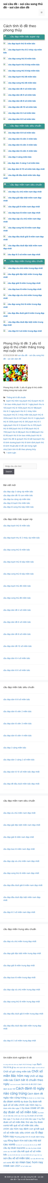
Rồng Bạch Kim (16, 1140)
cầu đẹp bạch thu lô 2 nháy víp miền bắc (21, 538)
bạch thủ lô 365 (21, 422)
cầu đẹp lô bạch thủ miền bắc (16, 503)
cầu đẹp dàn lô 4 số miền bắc (21, 113)
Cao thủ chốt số (39, 1067)
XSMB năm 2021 (11, 1166)
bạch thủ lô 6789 (20, 428)
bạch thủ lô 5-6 (15, 425)
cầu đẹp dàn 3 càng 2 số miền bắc (24, 163)
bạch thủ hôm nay (14, 401)
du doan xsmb (11, 1101)
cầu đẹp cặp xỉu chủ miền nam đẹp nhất (21, 861)
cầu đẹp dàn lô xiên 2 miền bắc (22, 139)
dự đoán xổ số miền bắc (20, 1112)
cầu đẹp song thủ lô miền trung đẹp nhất (21, 1001)
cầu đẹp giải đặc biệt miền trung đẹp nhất (22, 953)
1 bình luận (11, 453)
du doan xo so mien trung (35, 1098)
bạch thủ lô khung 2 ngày (27, 1064)
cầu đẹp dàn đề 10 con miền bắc (18, 495)
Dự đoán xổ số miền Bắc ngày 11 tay (27, 1119)
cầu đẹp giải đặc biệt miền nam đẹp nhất (21, 825)
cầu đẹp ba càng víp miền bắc (16, 499)
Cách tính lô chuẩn (15, 1084)
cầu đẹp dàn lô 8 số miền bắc (21, 133)
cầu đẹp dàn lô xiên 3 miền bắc (22, 145)
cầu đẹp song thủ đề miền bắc (22, 83)
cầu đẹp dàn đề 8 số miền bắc (22, 101)
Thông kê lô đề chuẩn (16, 397)
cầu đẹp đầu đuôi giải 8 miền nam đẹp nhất (22, 885)
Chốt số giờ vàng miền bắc (17, 1071)
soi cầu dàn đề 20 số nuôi (30, 1145)
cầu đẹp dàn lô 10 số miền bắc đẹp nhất (26, 169)
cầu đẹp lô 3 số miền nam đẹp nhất (24, 254)
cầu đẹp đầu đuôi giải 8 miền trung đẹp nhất (23, 1014)
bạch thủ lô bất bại (27, 439)
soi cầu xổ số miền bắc (16, 1158)
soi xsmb (7, 1162)
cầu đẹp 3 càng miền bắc (20, 157)
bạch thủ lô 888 (28, 432)
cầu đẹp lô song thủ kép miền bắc (18, 507)
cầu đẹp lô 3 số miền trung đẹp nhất (25, 331)
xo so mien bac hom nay (27, 1162)
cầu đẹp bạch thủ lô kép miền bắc (24, 64)
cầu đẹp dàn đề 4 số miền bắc (22, 89)
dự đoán (24, 1101)
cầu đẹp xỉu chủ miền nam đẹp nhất (25, 192)
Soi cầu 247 (19, 1145)
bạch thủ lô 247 (15, 418)
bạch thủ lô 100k (14, 408)
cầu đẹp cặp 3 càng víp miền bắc (18, 491)
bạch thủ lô (28, 401)
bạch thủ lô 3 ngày (31, 418)
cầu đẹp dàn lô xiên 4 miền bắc (22, 151)
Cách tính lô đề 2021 (29, 1084)
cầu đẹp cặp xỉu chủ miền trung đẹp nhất (21, 989)
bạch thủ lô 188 (30, 408)
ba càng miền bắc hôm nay (10, 1064)
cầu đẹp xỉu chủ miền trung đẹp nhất (25, 268)
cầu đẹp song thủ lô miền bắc (22, 58)
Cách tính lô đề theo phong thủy (21, 449)
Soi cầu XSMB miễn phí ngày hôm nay (31, 1155)
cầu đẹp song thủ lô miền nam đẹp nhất (21, 873)
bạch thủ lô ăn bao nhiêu (19, 435)
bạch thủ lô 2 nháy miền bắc (19, 415)
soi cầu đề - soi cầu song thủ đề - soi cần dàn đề (23, 5)
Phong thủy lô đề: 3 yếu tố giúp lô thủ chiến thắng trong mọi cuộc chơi (23, 347)
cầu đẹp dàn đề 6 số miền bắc (22, 95)
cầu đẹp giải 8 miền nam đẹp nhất (24, 207)
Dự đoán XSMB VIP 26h (33, 1108)
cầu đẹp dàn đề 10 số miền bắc (22, 107)
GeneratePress (32, 1179)
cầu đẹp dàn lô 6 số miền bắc (21, 119)
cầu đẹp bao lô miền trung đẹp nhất (24, 289)
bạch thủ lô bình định (25, 442)
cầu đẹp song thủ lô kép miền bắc (24, 71)
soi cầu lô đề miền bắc (14, 1155)
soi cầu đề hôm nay (37, 1158)
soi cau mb (30, 1140)
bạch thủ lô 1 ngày (25, 404)
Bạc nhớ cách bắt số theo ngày (24, 1067)
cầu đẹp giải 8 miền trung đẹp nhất (24, 283)
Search (9, 471)
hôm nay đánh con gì (25, 1128)
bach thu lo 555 (29, 425)
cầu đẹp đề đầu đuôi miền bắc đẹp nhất (21, 784)
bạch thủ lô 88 (13, 432)
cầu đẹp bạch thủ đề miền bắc (22, 77)
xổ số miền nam (26, 1166)
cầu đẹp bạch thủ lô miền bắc (16, 526)
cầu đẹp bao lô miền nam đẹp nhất (24, 213)
